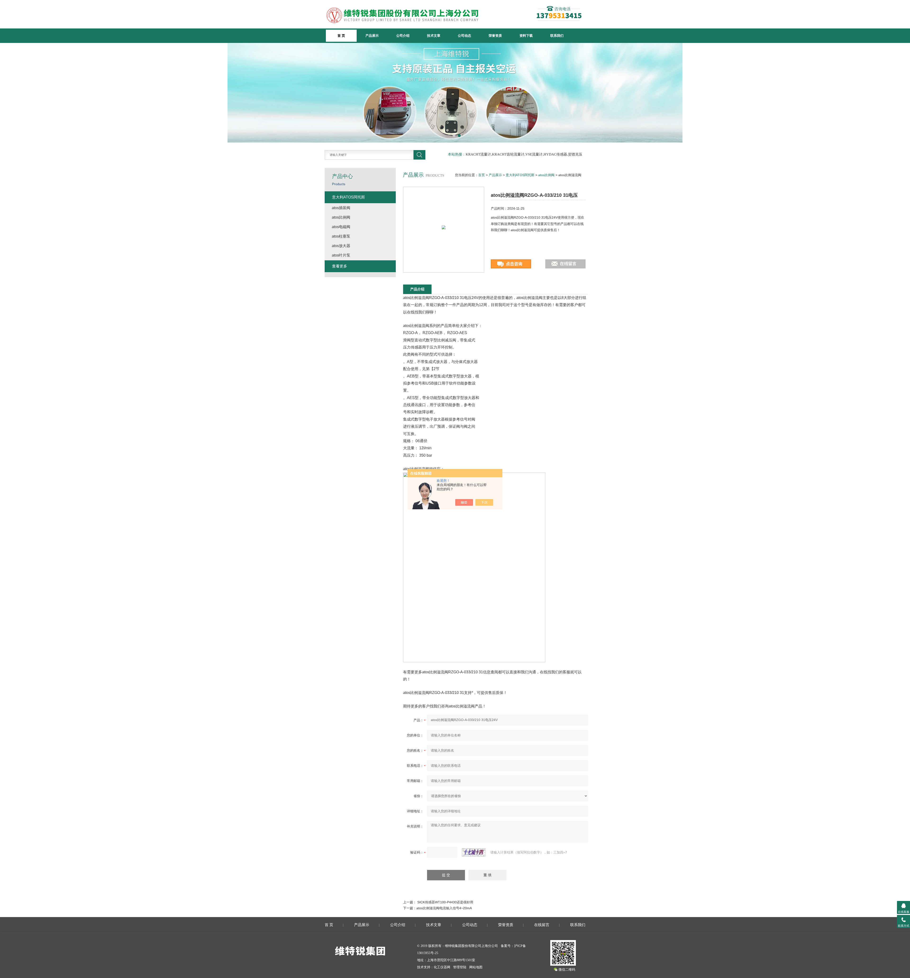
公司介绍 (403, 35)
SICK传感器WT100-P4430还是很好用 (445, 902)
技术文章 (433, 35)
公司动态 (464, 35)
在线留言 (541, 925)
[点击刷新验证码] (474, 852)
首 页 (329, 925)
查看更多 (339, 266)
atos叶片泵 (341, 255)
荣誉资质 (495, 35)
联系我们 (557, 35)
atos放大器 (341, 246)
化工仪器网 (442, 967)
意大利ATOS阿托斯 (520, 175)
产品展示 (372, 35)
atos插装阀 (341, 208)
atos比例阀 (546, 175)
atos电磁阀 (341, 227)
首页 (481, 175)
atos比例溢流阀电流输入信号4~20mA (444, 908)
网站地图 (475, 967)
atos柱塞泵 (341, 236)
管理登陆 (459, 967)
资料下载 (526, 35)
